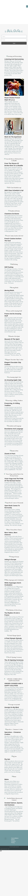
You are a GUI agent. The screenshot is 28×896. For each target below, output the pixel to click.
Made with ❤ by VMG (5, 849)
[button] (27, 6)
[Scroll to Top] (14, 851)
